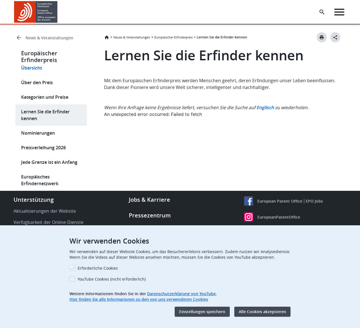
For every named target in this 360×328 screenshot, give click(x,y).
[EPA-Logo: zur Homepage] (36, 12)
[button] (58, 12)
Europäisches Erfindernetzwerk (39, 180)
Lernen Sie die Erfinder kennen (45, 115)
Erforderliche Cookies (98, 268)
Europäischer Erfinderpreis (173, 37)
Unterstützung (34, 199)
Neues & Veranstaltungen (131, 37)
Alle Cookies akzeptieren (262, 311)
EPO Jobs (314, 201)
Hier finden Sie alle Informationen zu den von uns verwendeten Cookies (138, 299)
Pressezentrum (150, 215)
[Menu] (339, 12)
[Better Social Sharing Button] (335, 37)
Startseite (106, 37)
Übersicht (31, 68)
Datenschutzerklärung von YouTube (181, 293)
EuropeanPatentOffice (278, 217)
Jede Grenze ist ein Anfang (49, 162)
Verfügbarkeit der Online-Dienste (49, 222)
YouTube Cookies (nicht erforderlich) (112, 279)
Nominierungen (38, 133)
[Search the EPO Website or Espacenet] (322, 12)
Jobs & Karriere (149, 199)
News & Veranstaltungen (49, 37)
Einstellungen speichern (202, 311)
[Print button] (322, 37)
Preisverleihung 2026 (43, 147)
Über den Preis (37, 82)
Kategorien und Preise (44, 97)
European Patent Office (279, 201)
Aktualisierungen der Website (45, 211)
